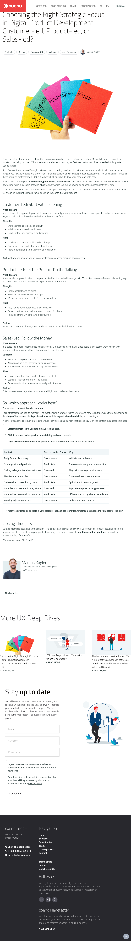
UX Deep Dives (46, 849)
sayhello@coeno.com (19, 855)
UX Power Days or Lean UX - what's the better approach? (64, 657)
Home (42, 835)
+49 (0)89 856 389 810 (19, 851)
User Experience (69, 52)
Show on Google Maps (19, 846)
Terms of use (45, 861)
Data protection (47, 869)
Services (43, 838)
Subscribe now (48, 929)
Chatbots (9, 52)
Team (42, 845)
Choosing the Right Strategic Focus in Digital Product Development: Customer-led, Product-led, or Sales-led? (19, 661)
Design (22, 52)
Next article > (11, 593)
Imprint (42, 865)
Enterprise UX (36, 52)
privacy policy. (35, 783)
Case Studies (45, 842)
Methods (52, 52)
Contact (121, 6)
